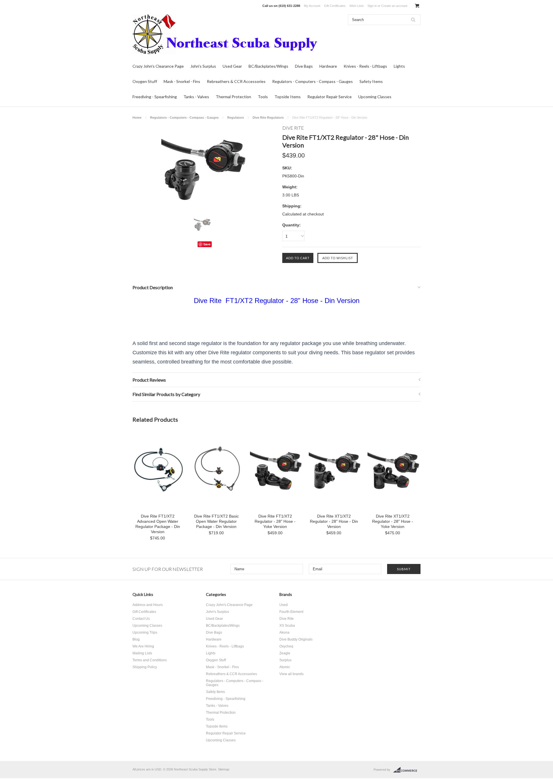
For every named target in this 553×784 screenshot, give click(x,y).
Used (283, 605)
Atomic (284, 667)
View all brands (291, 674)
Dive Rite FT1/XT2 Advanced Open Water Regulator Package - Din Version (157, 524)
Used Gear (232, 66)
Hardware (328, 66)
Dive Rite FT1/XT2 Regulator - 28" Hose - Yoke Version (275, 521)
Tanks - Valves (196, 96)
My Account (312, 5)
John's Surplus (203, 66)
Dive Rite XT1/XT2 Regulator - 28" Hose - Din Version (334, 521)
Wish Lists (356, 5)
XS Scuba (287, 626)
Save (207, 244)
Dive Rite (286, 619)
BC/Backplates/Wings (268, 66)
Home (136, 117)
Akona (284, 632)
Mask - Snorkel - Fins (182, 81)
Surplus (285, 660)
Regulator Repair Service (329, 96)
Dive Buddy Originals (296, 639)
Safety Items (371, 81)
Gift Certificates (335, 5)
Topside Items (287, 96)
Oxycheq (286, 646)
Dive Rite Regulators (268, 117)
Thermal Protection (233, 96)
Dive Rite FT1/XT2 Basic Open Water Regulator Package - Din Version (216, 521)
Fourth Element (291, 612)
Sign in (372, 5)
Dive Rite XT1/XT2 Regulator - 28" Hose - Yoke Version (392, 521)
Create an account (394, 5)
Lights (399, 66)
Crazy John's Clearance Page (158, 66)
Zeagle (284, 653)
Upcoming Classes (374, 96)
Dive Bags (304, 66)
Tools (263, 96)
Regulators (235, 117)
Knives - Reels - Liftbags (365, 66)
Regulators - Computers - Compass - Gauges (312, 81)
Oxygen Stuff (144, 81)
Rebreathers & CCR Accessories (236, 81)
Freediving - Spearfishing (154, 96)
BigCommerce (407, 770)
